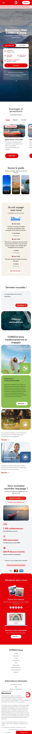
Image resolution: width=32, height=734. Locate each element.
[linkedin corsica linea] (16, 608)
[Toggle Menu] (3, 2)
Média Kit (16, 672)
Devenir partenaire (16, 669)
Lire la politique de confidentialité (9, 727)
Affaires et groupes (16, 667)
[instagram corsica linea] (13, 608)
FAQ (16, 663)
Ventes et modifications (16, 689)
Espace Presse (16, 665)
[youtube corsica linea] (21, 608)
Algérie (15, 120)
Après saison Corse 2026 (14, 140)
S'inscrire (15, 636)
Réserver (26, 2)
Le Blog (16, 658)
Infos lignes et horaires (16, 684)
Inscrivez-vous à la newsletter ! (16, 72)
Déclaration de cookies (21, 727)
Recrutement (16, 660)
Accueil (16, 653)
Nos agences (16, 656)
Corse (8, 120)
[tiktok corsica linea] (18, 608)
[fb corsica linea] (10, 608)
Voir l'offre (12, 156)
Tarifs (16, 686)
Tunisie (23, 120)
